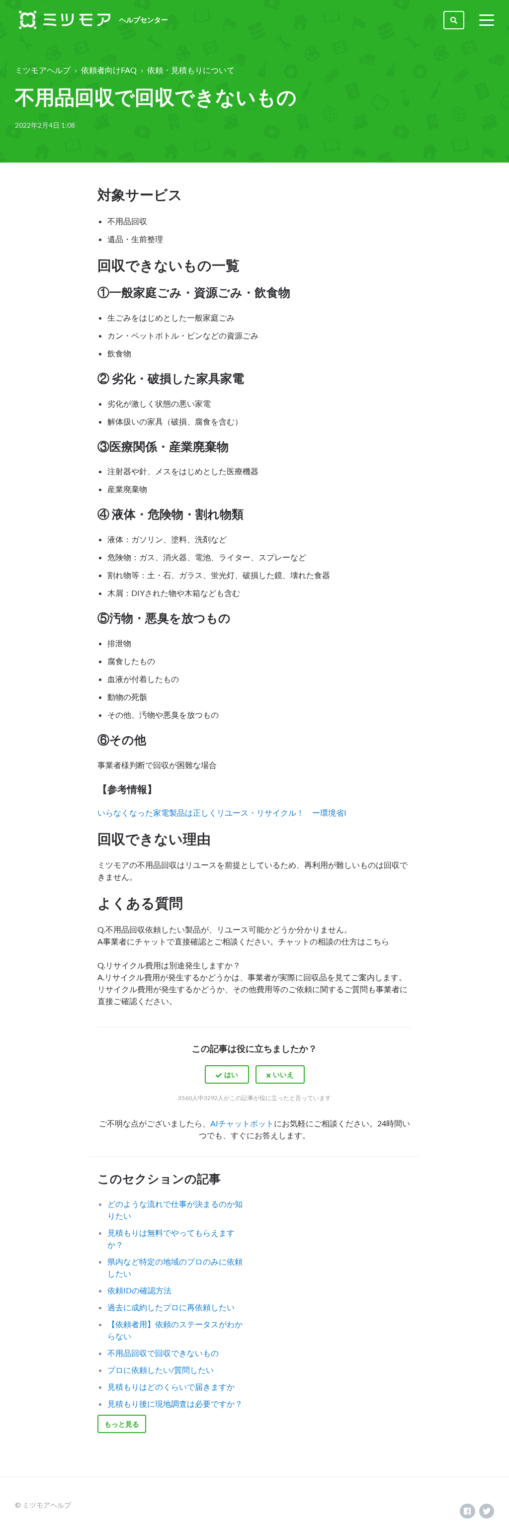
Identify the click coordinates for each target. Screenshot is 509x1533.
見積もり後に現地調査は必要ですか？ (175, 1403)
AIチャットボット (242, 1123)
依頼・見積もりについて (191, 70)
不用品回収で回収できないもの (163, 1353)
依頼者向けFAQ (109, 70)
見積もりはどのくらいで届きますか (171, 1386)
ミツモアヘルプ (43, 70)
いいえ (283, 1074)
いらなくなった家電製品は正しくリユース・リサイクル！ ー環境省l (221, 812)
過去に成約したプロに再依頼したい (171, 1307)
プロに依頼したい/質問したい (160, 1369)
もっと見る (121, 1424)
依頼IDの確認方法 (139, 1290)
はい (231, 1074)
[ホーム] (64, 19)
